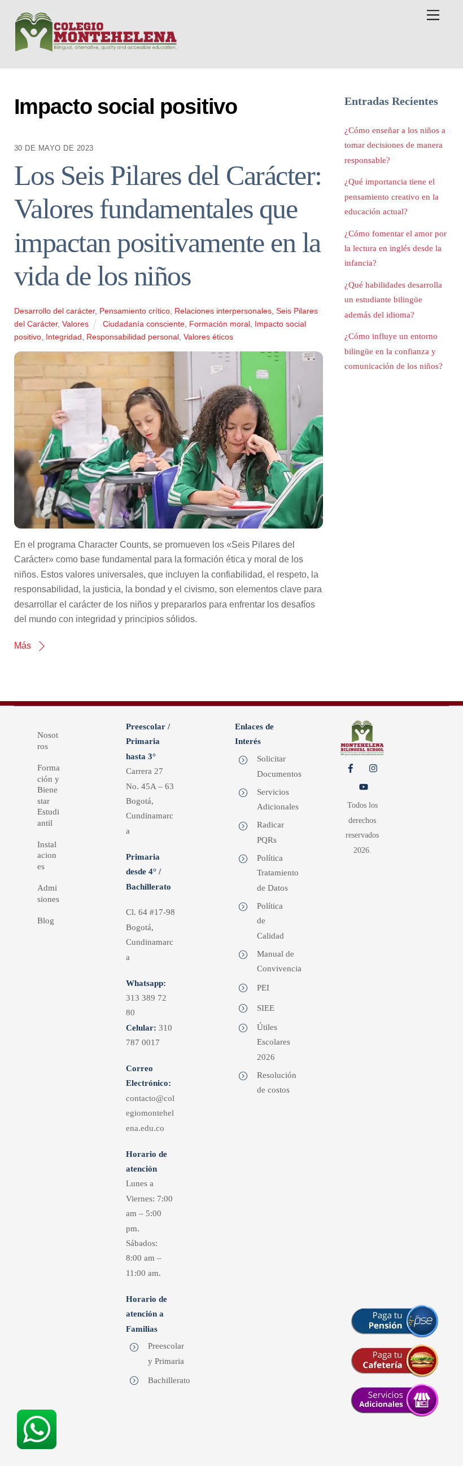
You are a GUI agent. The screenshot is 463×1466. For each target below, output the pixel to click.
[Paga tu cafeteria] (395, 1360)
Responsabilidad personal (132, 336)
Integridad (64, 336)
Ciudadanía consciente (144, 323)
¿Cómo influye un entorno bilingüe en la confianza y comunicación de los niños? (393, 351)
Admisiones (48, 893)
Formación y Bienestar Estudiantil (48, 795)
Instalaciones (46, 855)
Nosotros (47, 740)
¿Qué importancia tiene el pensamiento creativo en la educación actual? (391, 196)
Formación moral (219, 323)
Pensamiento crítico (134, 310)
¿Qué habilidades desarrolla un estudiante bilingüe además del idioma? (393, 299)
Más (22, 645)
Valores (75, 323)
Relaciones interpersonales (223, 310)
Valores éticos (208, 336)
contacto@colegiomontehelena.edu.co (150, 1113)
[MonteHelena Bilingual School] (96, 48)
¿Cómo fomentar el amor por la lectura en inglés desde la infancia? (395, 248)
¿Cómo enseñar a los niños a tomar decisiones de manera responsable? (394, 145)
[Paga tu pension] (395, 1321)
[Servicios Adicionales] (395, 1400)
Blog (45, 920)
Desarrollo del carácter (54, 310)
